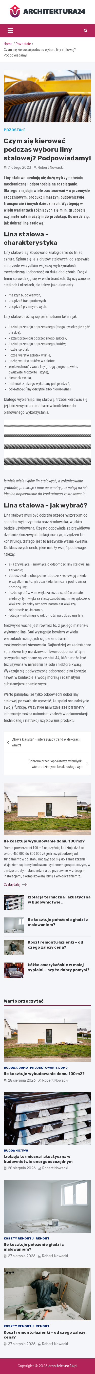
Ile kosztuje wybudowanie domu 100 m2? (44, 841)
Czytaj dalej (12, 884)
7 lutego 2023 (19, 167)
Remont (42, 1238)
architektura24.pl (62, 1366)
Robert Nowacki (51, 167)
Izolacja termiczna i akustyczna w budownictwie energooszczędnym (59, 902)
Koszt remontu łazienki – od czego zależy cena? (55, 945)
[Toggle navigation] (10, 30)
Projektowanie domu (49, 1067)
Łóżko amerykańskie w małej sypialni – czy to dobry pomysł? (58, 967)
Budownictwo (16, 1150)
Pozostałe (15, 130)
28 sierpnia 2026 (22, 1080)
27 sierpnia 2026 (21, 1256)
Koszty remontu (19, 1238)
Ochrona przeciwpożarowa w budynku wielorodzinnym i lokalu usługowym (56, 764)
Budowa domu (16, 1067)
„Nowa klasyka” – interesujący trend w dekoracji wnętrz (46, 742)
